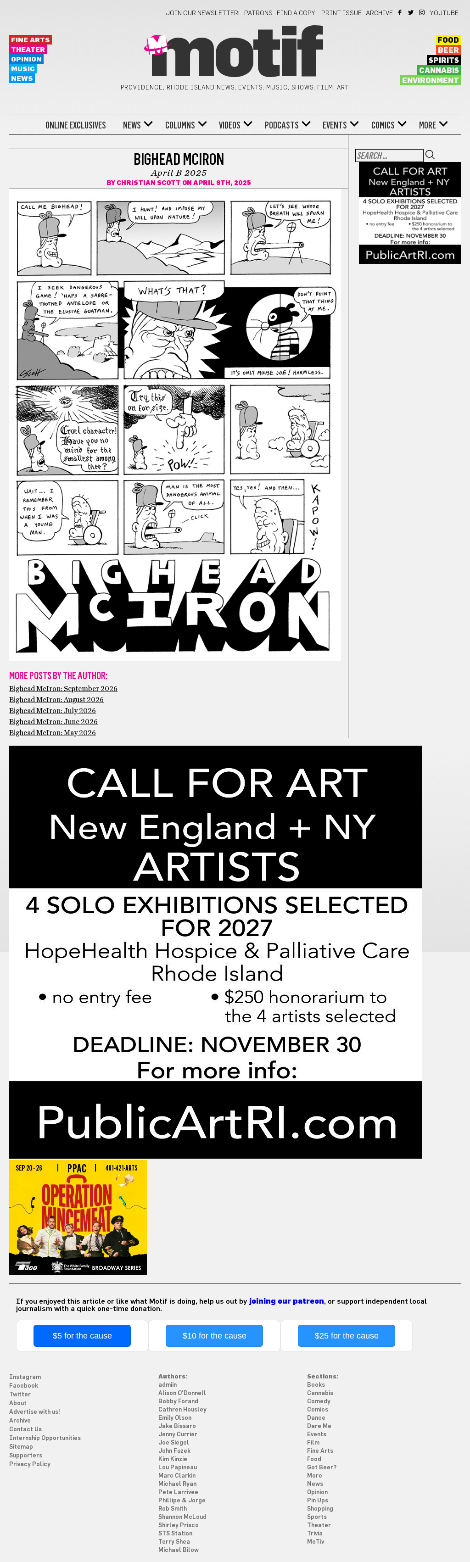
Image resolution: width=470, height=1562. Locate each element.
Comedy (318, 1402)
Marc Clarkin (177, 1476)
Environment (430, 80)
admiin (167, 1385)
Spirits (444, 60)
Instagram (422, 12)
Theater (28, 49)
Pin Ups (317, 1501)
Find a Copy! (297, 13)
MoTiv (315, 1542)
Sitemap (21, 1447)
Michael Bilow (178, 1550)
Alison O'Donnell (182, 1393)
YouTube (444, 13)
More (427, 125)
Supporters (25, 1456)
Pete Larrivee (178, 1492)
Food (448, 40)
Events (335, 125)
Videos (230, 125)
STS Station (175, 1534)
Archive (379, 13)
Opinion (26, 59)
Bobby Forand (178, 1402)
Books (316, 1385)
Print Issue (341, 13)
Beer (448, 50)
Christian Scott (149, 183)
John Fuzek (174, 1451)
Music (23, 69)
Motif (235, 55)
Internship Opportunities (45, 1438)
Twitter (411, 12)
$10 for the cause (214, 1335)
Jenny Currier (177, 1435)
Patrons (258, 13)
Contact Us (25, 1430)
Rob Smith (172, 1509)
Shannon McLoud (182, 1517)
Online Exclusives (75, 125)
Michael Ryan (177, 1484)
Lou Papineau (177, 1468)
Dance (316, 1418)
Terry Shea (174, 1542)
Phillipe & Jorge (182, 1501)
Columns (180, 125)
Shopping (320, 1509)
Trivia (315, 1534)
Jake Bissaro (177, 1426)
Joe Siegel (173, 1443)
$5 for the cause (82, 1335)
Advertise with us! (34, 1412)
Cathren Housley (182, 1410)
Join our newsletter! (203, 13)
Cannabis (439, 70)
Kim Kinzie (172, 1459)
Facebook (400, 12)
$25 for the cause (347, 1335)
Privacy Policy (29, 1464)
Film (313, 1443)
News (22, 78)
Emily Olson (174, 1418)
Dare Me (319, 1426)
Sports (317, 1517)
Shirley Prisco (178, 1526)
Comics (383, 125)
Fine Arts (30, 40)
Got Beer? (321, 1468)
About (18, 1403)
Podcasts (282, 125)
